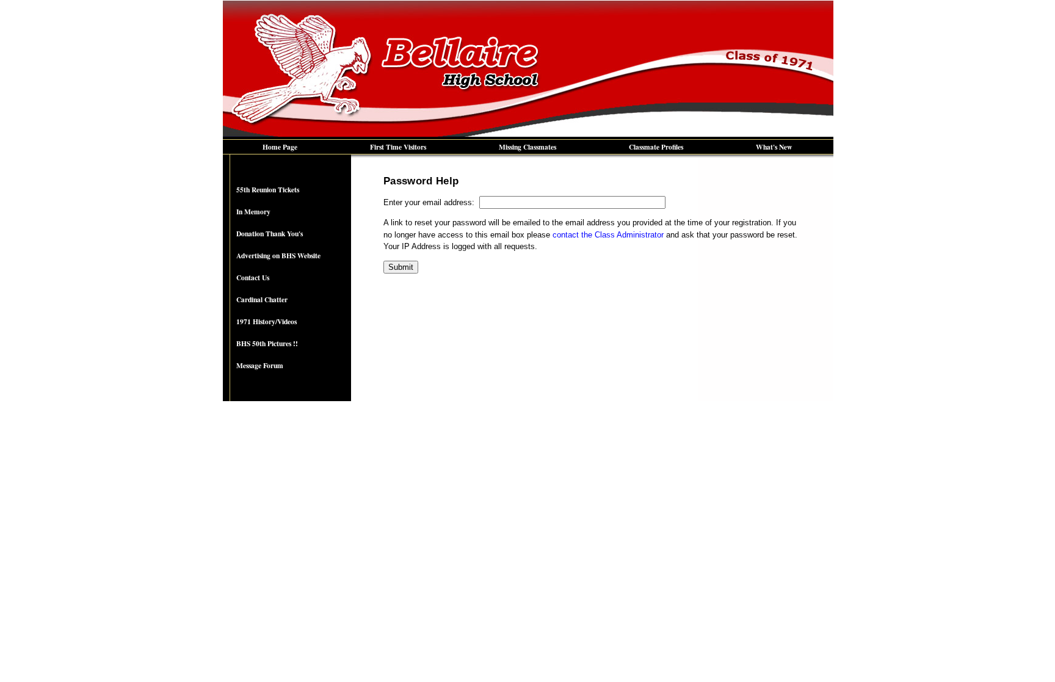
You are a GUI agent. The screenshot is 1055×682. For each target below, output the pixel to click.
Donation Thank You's (269, 233)
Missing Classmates (527, 147)
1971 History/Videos (266, 321)
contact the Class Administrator (608, 234)
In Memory (253, 211)
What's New (774, 147)
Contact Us (252, 277)
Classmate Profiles (656, 147)
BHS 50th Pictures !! (267, 343)
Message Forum (259, 365)
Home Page (280, 147)
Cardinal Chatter (262, 299)
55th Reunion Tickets (267, 189)
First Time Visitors (398, 147)
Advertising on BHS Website (278, 255)
